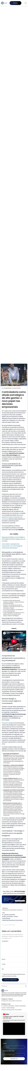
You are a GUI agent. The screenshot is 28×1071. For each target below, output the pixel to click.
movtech (16, 916)
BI (2, 914)
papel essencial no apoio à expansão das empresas (12, 517)
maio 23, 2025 (17, 388)
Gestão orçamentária (7, 916)
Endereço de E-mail (9, 1051)
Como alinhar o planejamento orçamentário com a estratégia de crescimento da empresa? (12, 546)
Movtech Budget (8, 723)
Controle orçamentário (9, 914)
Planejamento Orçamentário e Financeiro (12, 910)
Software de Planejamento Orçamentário (12, 920)
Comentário (5, 941)
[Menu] (25, 3)
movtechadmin (7, 388)
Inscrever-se (14, 1058)
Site (3, 969)
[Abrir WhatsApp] (24, 1067)
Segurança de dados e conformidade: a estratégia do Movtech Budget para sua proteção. (13, 539)
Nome (4, 959)
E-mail (4, 964)
